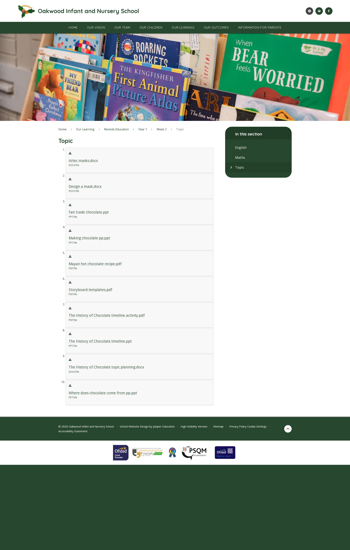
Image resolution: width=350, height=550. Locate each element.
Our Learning (85, 129)
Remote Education (116, 129)
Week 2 (162, 129)
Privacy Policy (237, 426)
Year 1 (142, 129)
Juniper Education (164, 426)
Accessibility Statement (73, 431)
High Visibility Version (193, 426)
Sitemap (218, 426)
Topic (180, 129)
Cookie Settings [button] (257, 426)
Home (62, 129)
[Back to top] (288, 429)
